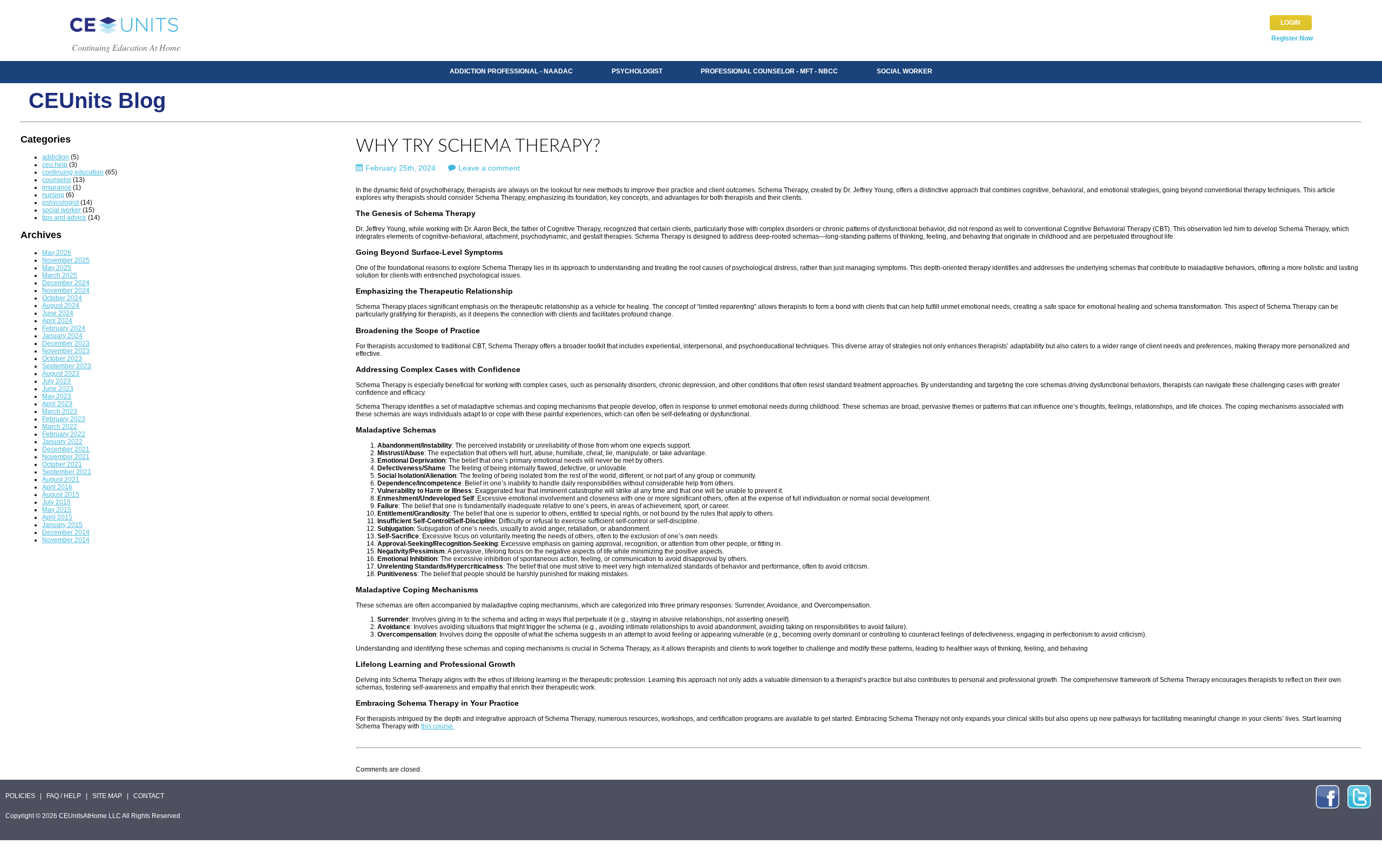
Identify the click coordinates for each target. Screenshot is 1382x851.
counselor (56, 180)
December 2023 (66, 343)
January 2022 (62, 441)
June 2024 (57, 313)
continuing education (73, 172)
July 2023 (56, 381)
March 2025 (59, 275)
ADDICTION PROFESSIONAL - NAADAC (511, 71)
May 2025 (56, 268)
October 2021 (62, 464)
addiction (55, 157)
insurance (56, 187)
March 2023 (59, 411)
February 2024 (63, 328)
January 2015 (62, 525)
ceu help (54, 164)
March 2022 (59, 426)
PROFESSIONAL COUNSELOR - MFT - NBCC (769, 71)
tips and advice (64, 217)
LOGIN (1290, 22)
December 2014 (66, 532)
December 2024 (66, 283)
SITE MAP (107, 796)
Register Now (1292, 38)
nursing (53, 195)
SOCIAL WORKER (904, 71)
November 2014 (66, 540)
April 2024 (57, 321)
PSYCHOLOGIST (637, 71)
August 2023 (60, 373)
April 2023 (57, 404)
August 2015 (60, 494)
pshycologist (60, 202)
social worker (61, 210)
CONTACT (148, 796)
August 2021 (60, 479)
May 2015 (56, 510)
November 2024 (66, 290)
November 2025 (66, 260)
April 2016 (57, 487)
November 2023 (66, 351)
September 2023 (66, 366)
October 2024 (62, 298)
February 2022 (63, 434)
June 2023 (57, 389)
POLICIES (20, 796)
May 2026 (56, 252)
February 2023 (63, 419)
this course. (438, 726)
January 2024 (62, 336)
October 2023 (62, 358)
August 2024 (60, 305)
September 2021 (66, 472)
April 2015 (57, 517)
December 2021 (66, 449)
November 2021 (66, 457)
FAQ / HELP (63, 796)
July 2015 (56, 502)
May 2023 (56, 396)
